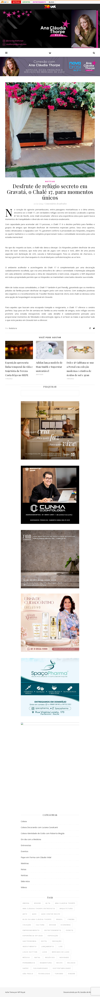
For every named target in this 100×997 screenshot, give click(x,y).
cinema (71, 919)
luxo (44, 952)
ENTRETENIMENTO (39, 2)
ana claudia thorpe (65, 903)
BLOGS (51, 2)
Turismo (59, 974)
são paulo (28, 974)
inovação (57, 941)
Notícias (50, 181)
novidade (64, 957)
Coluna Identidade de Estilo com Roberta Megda (42, 833)
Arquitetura (66, 908)
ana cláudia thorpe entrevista (39, 908)
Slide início (25, 881)
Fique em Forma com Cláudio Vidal (36, 857)
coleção (27, 925)
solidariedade (40, 968)
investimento (30, 946)
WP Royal (21, 992)
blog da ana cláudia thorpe (37, 919)
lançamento (47, 946)
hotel (44, 941)
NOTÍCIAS (16, 2)
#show (37, 903)
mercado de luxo (60, 952)
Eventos (24, 851)
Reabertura (46, 963)
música (26, 957)
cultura (40, 925)
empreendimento (31, 930)
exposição (53, 936)
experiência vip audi (33, 936)
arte (25, 914)
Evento (69, 930)
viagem (71, 974)
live (61, 946)
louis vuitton (30, 952)
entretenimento (52, 930)
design (52, 925)
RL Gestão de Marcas (86, 992)
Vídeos (24, 887)
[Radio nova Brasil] (50, 75)
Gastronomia (29, 941)
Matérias (25, 863)
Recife (60, 963)
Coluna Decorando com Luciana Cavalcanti (39, 827)
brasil (59, 919)
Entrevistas (26, 845)
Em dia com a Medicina (31, 839)
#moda (26, 903)
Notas (23, 869)
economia (66, 925)
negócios (50, 957)
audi (34, 914)
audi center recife (50, 914)
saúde (26, 968)
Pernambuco (29, 963)
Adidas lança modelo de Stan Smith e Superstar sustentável (49, 367)
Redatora (13, 328)
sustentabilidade (62, 968)
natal (37, 957)
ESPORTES (26, 2)
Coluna (24, 821)
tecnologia (44, 974)
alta (48, 903)
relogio (71, 963)
